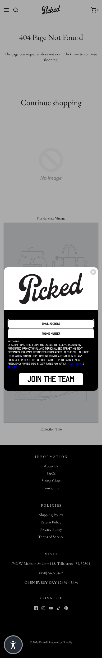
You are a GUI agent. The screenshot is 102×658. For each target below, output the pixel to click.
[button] (13, 644)
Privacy (12, 367)
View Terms (74, 363)
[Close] (93, 272)
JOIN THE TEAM (51, 379)
